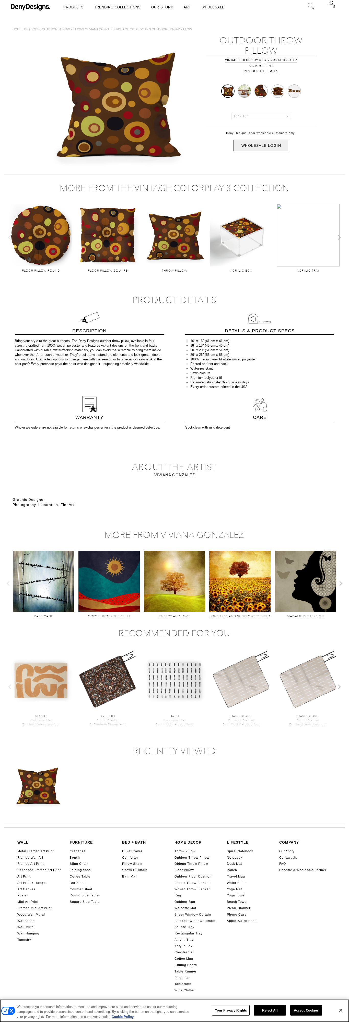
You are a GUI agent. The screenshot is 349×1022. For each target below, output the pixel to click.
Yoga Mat (234, 889)
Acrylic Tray (184, 940)
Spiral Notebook (240, 851)
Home (17, 29)
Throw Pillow (185, 851)
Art (187, 7)
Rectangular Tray (189, 933)
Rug (178, 895)
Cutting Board (186, 965)
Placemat (182, 978)
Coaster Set (184, 952)
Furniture (81, 842)
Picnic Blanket (238, 908)
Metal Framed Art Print (35, 851)
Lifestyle (238, 842)
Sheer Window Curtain (193, 914)
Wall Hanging (28, 933)
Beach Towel (237, 902)
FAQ (282, 864)
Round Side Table (84, 895)
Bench (75, 857)
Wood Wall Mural (31, 914)
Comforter (130, 857)
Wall (23, 842)
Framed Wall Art (30, 857)
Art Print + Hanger (32, 883)
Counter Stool (81, 889)
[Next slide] (339, 237)
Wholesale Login (261, 145)
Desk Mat (234, 864)
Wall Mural (26, 927)
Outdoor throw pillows (63, 29)
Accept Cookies (306, 1010)
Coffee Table (80, 876)
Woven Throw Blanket (192, 889)
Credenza (78, 851)
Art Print (24, 876)
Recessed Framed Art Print (39, 870)
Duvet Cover (132, 851)
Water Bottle (237, 883)
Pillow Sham (132, 864)
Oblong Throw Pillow (191, 864)
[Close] (340, 1010)
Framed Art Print (30, 864)
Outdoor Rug (185, 902)
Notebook (234, 857)
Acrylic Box (184, 946)
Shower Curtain (134, 870)
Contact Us (288, 857)
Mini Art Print (27, 902)
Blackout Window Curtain (195, 921)
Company (289, 842)
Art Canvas (26, 889)
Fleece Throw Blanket (192, 883)
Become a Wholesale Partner (303, 870)
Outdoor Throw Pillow (192, 857)
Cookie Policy (123, 1017)
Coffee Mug (184, 958)
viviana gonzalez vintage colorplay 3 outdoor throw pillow (139, 29)
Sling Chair (79, 864)
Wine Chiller (185, 990)
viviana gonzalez (282, 60)
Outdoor (32, 29)
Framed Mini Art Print (34, 908)
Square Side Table (85, 902)
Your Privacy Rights (231, 1010)
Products (73, 7)
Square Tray (184, 927)
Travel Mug (236, 876)
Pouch (232, 870)
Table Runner (185, 971)
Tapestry (24, 940)
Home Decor (188, 842)
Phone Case (237, 914)
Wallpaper (25, 921)
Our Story (162, 7)
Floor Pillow (184, 870)
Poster (22, 895)
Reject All (269, 1010)
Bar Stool (77, 883)
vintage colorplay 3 (243, 60)
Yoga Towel (236, 895)
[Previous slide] (10, 237)
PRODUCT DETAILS (261, 71)
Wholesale (213, 7)
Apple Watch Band (242, 921)
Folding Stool (80, 870)
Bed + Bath (134, 842)
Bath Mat (129, 876)
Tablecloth (183, 984)
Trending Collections (117, 7)
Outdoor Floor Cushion (193, 876)
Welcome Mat (185, 908)
